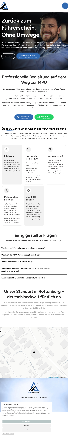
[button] (34, 352)
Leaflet (49, 377)
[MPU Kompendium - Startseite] (34, 387)
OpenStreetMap (55, 377)
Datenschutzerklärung (8, 434)
